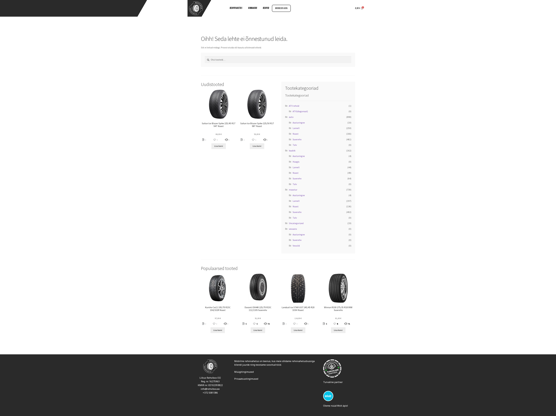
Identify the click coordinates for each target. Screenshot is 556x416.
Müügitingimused (244, 371)
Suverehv (297, 139)
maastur (293, 189)
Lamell (296, 128)
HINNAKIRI (252, 8)
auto (291, 117)
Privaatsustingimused (246, 378)
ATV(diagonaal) (300, 111)
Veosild (296, 245)
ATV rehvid (294, 105)
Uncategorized (296, 223)
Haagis (296, 161)
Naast (296, 133)
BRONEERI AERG (281, 8)
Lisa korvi (218, 146)
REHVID (266, 8)
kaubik (292, 150)
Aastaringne (299, 122)
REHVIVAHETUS (236, 8)
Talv (295, 144)
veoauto (293, 228)
